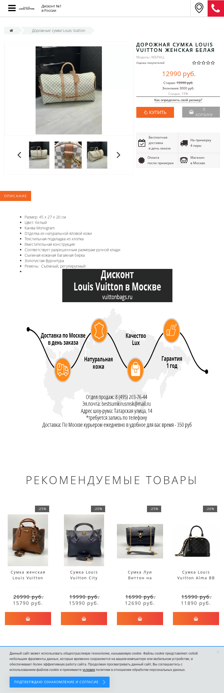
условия (88, 670)
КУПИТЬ (157, 112)
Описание (15, 196)
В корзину (204, 112)
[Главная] (11, 30)
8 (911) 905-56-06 (216, 8)
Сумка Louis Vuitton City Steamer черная (84, 577)
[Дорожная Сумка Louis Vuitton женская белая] (39, 154)
